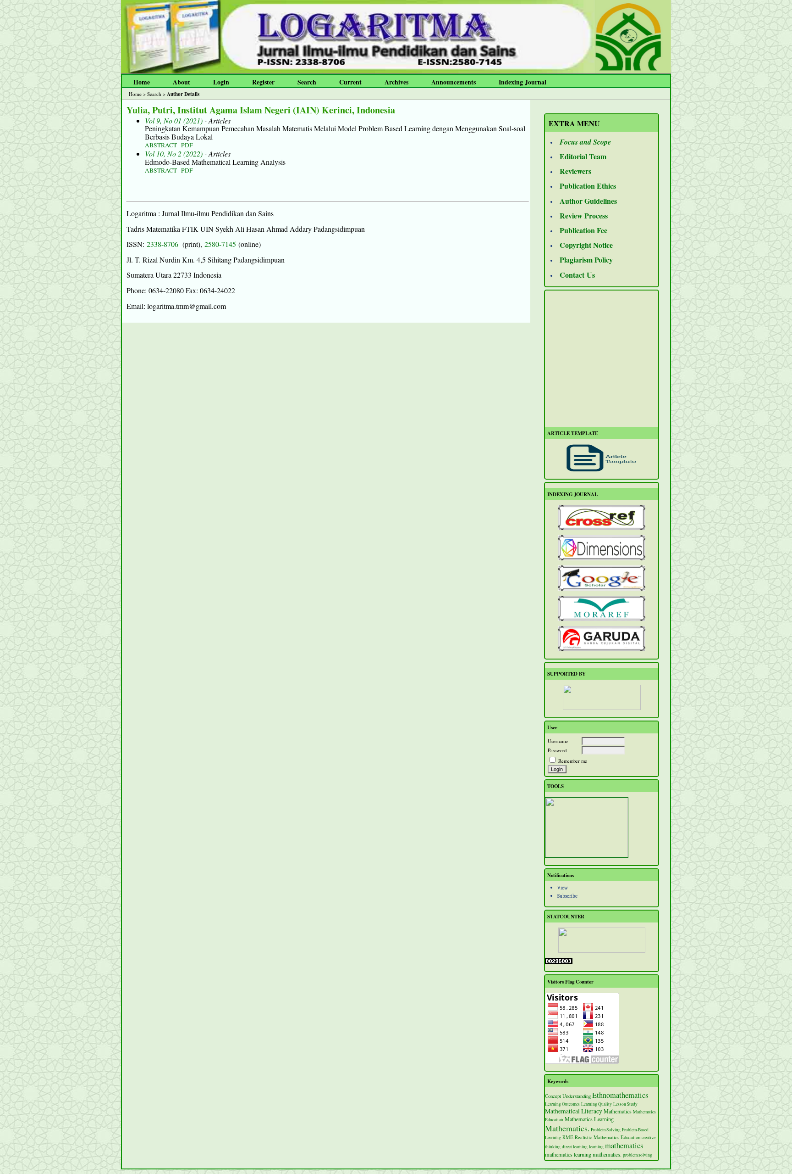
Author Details (183, 94)
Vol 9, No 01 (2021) (174, 120)
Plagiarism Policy (586, 259)
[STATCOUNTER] (601, 940)
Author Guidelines (588, 201)
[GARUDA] (601, 638)
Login (221, 82)
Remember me (572, 760)
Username (558, 741)
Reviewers (575, 171)
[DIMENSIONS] (601, 547)
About (181, 82)
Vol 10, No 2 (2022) (174, 153)
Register (263, 82)
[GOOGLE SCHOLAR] (601, 578)
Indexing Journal (522, 82)
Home (141, 82)
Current (350, 82)
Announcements (453, 82)
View (562, 888)
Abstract (161, 145)
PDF (187, 145)
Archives (396, 82)
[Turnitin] (586, 855)
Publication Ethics (588, 185)
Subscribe (567, 896)
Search (306, 82)
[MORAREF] (601, 608)
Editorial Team (583, 156)
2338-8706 (162, 244)
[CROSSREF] (601, 517)
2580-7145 (220, 244)
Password (557, 750)
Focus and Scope (585, 142)
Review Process (584, 215)
